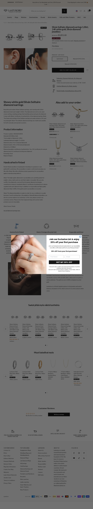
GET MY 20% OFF (64, 262)
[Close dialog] (80, 237)
